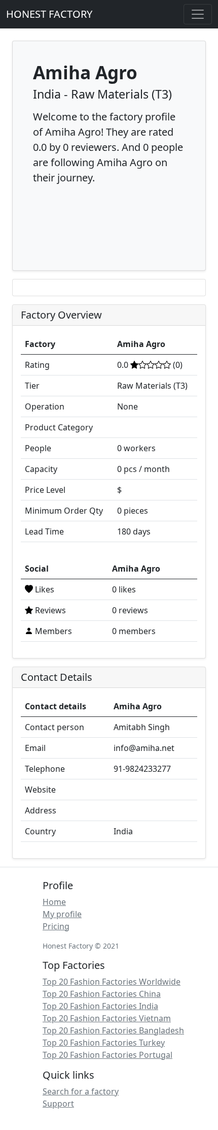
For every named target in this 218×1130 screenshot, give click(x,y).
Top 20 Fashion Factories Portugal (107, 1054)
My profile (62, 914)
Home (54, 901)
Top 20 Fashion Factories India (100, 1006)
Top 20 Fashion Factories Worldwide (111, 981)
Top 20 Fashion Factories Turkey (104, 1042)
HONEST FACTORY (49, 14)
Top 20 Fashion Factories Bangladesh (113, 1030)
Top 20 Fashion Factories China (102, 993)
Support (58, 1103)
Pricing (56, 926)
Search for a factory (81, 1091)
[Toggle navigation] (198, 14)
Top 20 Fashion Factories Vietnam (107, 1018)
